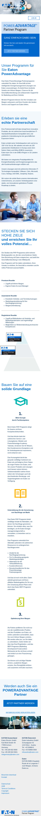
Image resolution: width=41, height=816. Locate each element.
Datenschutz (5, 784)
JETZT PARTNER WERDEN (16, 51)
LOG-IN (33, 18)
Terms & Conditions (8, 788)
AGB (3, 786)
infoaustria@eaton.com (30, 752)
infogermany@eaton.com (10, 754)
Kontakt (4, 777)
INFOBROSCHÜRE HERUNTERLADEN (20, 712)
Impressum (5, 793)
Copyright (4, 791)
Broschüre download (8, 775)
